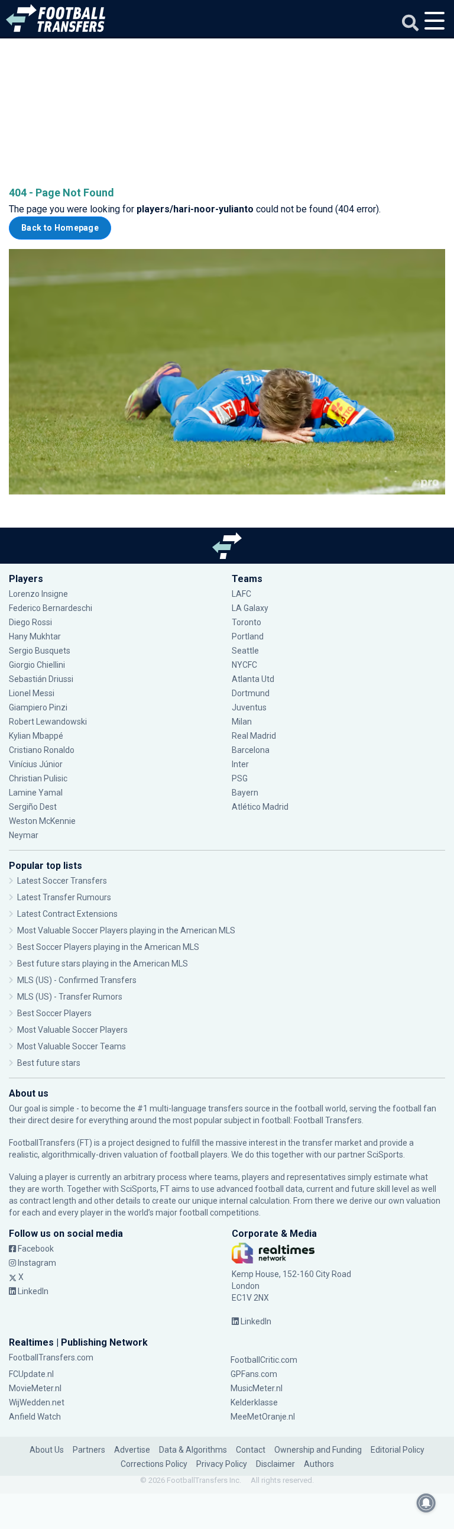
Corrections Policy (154, 1464)
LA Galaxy (250, 608)
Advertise (132, 1449)
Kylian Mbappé (37, 736)
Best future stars (48, 1063)
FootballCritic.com (264, 1360)
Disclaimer (275, 1464)
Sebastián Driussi (42, 679)
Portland (248, 636)
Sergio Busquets (39, 650)
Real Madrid (254, 736)
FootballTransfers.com (51, 1357)
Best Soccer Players (54, 1013)
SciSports (385, 1154)
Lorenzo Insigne (38, 594)
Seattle (245, 650)
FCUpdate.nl (31, 1374)
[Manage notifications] (426, 1503)
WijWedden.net (36, 1402)
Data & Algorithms (193, 1449)
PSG (240, 778)
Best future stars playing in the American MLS (102, 963)
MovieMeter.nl (35, 1388)
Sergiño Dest (33, 807)
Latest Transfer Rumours (64, 897)
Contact (250, 1449)
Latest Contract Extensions (67, 914)
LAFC (241, 594)
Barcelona (251, 750)
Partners (89, 1449)
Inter (240, 764)
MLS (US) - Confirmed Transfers (77, 980)
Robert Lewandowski (48, 721)
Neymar (23, 835)
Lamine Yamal (36, 792)
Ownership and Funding (318, 1449)
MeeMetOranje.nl (263, 1416)
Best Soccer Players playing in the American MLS (108, 947)
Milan (242, 721)
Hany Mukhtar (35, 636)
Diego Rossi (30, 622)
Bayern (245, 792)
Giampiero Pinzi (38, 707)
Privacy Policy (221, 1464)
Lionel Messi (32, 693)
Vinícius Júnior (36, 764)
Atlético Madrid (260, 807)
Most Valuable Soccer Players (72, 1030)
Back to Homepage (60, 227)
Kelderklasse (254, 1402)
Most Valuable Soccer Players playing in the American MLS (126, 930)
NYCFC (244, 665)
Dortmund (251, 693)
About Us (47, 1449)
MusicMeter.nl (257, 1388)
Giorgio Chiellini (37, 665)
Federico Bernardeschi (50, 608)
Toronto (246, 622)
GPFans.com (254, 1374)
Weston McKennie (42, 821)
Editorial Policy (397, 1449)
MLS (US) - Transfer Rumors (69, 996)
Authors (319, 1464)
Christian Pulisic (38, 778)
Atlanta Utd (253, 679)
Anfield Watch (35, 1416)
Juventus (249, 707)
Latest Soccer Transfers (62, 880)
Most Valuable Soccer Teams (71, 1046)
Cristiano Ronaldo (41, 750)
